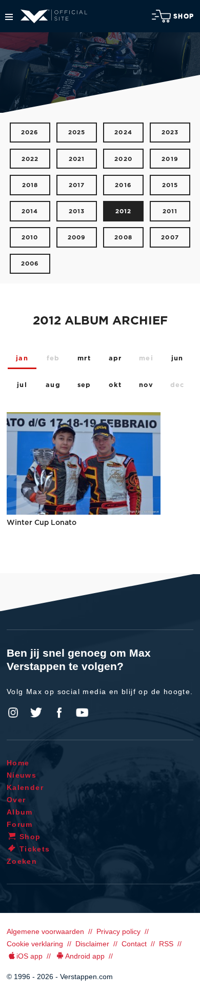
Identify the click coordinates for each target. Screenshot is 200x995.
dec (177, 385)
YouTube (82, 712)
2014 (30, 211)
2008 (123, 237)
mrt (84, 358)
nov (146, 385)
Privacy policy (118, 931)
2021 (77, 159)
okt (115, 385)
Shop (183, 16)
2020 (123, 159)
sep (84, 385)
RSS (166, 944)
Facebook (59, 712)
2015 (170, 185)
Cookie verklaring (35, 944)
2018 (30, 185)
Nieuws (21, 775)
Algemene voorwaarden (45, 931)
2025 (77, 132)
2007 (170, 237)
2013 (77, 211)
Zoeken (22, 861)
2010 (30, 237)
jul (22, 385)
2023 (170, 132)
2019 (170, 159)
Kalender (25, 787)
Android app (85, 956)
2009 (77, 237)
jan (22, 358)
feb (53, 358)
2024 (123, 132)
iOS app (29, 956)
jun (177, 358)
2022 (30, 159)
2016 (123, 185)
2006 (30, 264)
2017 (77, 185)
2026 (30, 132)
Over (16, 800)
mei (146, 358)
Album (20, 812)
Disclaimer (92, 944)
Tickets (34, 849)
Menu (9, 16)
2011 (170, 211)
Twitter (36, 712)
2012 (123, 211)
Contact (134, 944)
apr (115, 358)
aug (53, 385)
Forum (20, 824)
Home (18, 763)
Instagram (13, 712)
